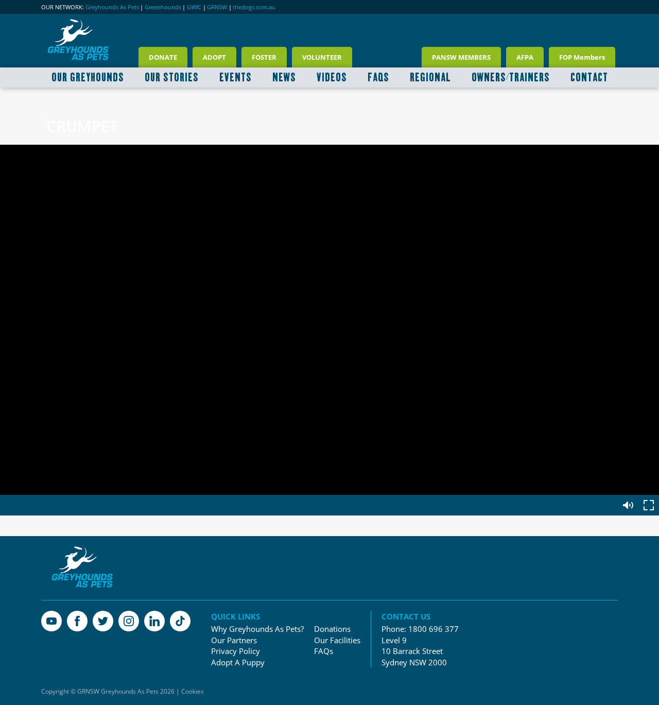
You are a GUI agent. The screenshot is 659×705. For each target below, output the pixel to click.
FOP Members (582, 57)
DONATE (163, 57)
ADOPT (214, 57)
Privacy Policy (235, 651)
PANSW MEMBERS (461, 57)
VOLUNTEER (322, 57)
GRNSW (217, 7)
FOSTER (264, 57)
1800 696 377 (433, 629)
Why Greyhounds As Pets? (257, 629)
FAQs (323, 651)
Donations (332, 629)
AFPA (524, 57)
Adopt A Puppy (238, 662)
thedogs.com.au (254, 7)
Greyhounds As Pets (112, 7)
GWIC (194, 7)
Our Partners (234, 640)
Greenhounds (163, 7)
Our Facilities (337, 640)
